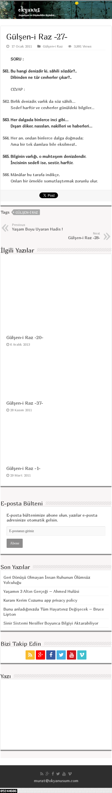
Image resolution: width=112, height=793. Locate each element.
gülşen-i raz (27, 212)
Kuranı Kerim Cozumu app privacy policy (40, 600)
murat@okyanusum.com (56, 780)
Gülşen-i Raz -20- (24, 337)
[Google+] (40, 655)
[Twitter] (61, 655)
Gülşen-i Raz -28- (84, 235)
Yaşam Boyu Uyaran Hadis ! (37, 227)
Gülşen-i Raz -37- (24, 403)
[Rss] (30, 655)
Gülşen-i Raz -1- (23, 468)
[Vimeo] (81, 655)
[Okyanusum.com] (56, 10)
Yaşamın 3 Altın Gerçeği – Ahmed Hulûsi (41, 591)
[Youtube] (71, 655)
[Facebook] (50, 655)
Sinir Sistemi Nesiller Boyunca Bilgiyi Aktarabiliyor (50, 623)
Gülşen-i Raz (53, 46)
